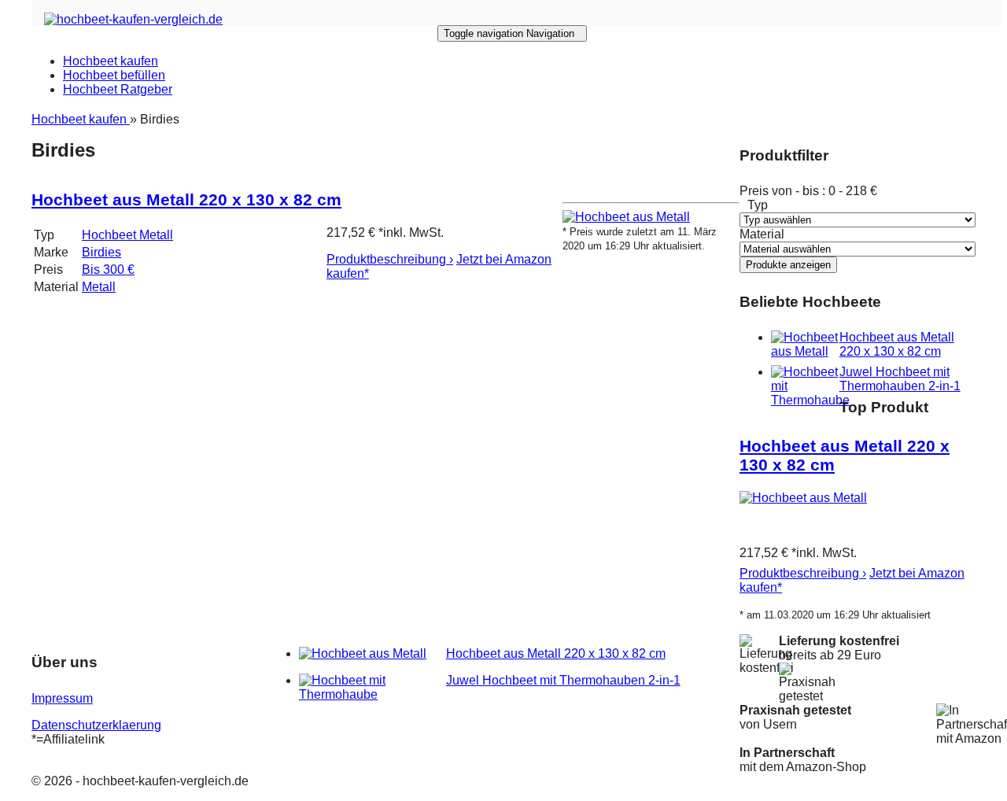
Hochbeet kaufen (110, 61)
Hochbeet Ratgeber (117, 89)
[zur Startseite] (133, 19)
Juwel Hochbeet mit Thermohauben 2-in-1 (900, 379)
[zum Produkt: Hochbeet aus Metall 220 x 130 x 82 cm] (626, 216)
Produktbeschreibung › (389, 259)
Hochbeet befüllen (114, 75)
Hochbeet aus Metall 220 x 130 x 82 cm (186, 199)
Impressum (62, 698)
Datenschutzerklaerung (96, 725)
